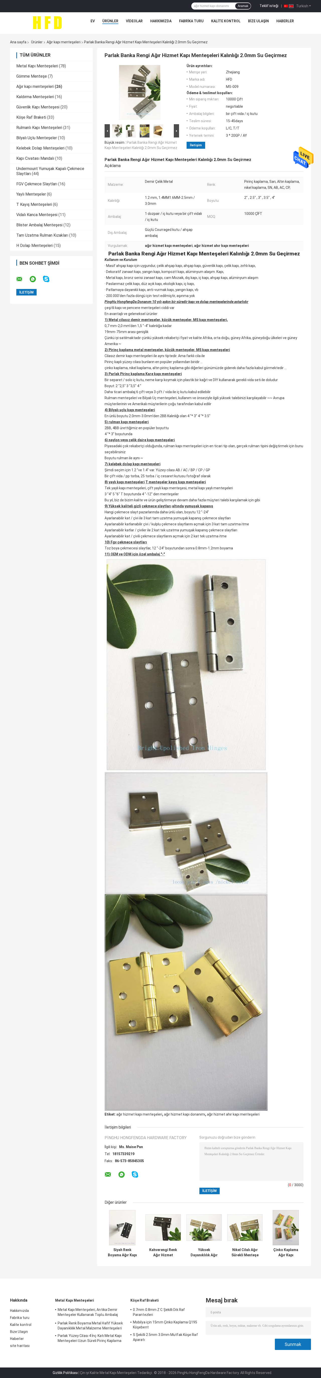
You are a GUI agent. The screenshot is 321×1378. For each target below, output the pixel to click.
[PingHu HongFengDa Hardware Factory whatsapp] (36, 279)
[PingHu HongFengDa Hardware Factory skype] (49, 279)
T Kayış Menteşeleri (34, 204)
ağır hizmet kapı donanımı (184, 1114)
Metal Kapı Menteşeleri (37, 66)
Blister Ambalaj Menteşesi (39, 225)
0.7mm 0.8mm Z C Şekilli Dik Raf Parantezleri (159, 1312)
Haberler (285, 21)
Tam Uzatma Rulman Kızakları (42, 235)
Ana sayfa (18, 42)
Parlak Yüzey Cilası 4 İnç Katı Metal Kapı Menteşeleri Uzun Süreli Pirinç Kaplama (90, 1338)
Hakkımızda (161, 21)
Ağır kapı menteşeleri (64, 42)
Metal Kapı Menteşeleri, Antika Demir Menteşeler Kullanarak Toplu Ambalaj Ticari (88, 1313)
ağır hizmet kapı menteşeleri (139, 1114)
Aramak (243, 6)
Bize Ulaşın (258, 21)
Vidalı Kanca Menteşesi (36, 214)
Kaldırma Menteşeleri (35, 96)
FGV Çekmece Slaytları (36, 184)
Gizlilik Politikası (65, 1373)
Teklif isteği (269, 6)
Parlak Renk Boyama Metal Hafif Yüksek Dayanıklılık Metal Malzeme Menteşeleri (90, 1325)
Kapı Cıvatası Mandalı (35, 158)
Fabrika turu (191, 21)
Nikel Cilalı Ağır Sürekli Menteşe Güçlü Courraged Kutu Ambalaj (245, 1252)
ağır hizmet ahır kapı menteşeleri (233, 1114)
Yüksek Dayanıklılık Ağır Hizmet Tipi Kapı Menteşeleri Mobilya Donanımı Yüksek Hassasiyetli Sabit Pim (204, 1252)
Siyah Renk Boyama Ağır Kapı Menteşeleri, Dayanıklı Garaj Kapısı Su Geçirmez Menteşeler (122, 1252)
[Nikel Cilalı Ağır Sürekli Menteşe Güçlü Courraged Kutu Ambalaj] (245, 1227)
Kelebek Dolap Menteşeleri (40, 148)
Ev (93, 21)
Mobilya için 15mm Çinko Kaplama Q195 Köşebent (165, 1324)
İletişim (196, 145)
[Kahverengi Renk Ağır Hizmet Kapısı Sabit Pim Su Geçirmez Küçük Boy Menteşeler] (163, 1227)
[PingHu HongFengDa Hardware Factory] (47, 22)
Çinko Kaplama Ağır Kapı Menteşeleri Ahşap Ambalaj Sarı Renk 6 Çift (286, 1252)
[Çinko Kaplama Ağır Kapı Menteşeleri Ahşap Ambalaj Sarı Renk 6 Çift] (285, 1227)
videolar (134, 21)
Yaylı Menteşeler (31, 194)
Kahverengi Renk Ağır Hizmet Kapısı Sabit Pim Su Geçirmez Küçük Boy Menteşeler (163, 1252)
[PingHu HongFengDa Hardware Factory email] (22, 279)
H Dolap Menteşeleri (34, 245)
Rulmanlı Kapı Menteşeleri (39, 127)
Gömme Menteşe (31, 76)
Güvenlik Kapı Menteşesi (37, 107)
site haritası (20, 1346)
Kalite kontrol (225, 21)
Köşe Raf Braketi (31, 117)
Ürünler (110, 21)
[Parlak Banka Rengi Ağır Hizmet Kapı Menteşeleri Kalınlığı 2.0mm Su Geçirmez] (140, 93)
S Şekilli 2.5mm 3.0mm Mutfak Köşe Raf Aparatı (165, 1337)
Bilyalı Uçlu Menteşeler (36, 137)
